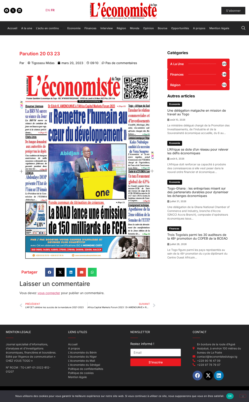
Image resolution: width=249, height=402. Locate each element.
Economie (74, 28)
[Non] (242, 396)
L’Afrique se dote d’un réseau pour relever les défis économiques (197, 151)
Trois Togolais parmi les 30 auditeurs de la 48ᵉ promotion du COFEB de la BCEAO (197, 236)
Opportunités (180, 28)
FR (53, 10)
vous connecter (49, 293)
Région (121, 28)
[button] (49, 272)
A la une (26, 28)
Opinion (148, 28)
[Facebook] (6, 10)
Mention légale (219, 28)
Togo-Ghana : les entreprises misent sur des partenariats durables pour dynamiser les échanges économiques (197, 192)
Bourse (162, 28)
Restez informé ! (142, 344)
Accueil (12, 28)
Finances (90, 28)
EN (48, 10)
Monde (134, 28)
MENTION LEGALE (18, 332)
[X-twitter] (13, 10)
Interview (106, 28)
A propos (199, 28)
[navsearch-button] (243, 28)
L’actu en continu (47, 28)
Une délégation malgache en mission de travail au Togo (196, 112)
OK (230, 396)
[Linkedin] (19, 10)
